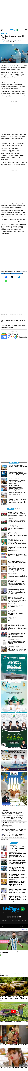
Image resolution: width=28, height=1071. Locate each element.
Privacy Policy (22, 920)
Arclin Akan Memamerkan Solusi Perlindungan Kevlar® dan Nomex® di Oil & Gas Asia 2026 (12, 818)
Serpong (20, 314)
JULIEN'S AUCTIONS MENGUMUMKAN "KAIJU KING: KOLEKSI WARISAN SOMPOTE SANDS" (13, 835)
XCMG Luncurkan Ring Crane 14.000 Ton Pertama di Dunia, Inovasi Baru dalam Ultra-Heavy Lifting (14, 830)
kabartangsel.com (10, 41)
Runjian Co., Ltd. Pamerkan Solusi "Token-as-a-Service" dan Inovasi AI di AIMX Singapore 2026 (13, 813)
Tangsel (4, 316)
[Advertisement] (14, 14)
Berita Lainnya (4, 839)
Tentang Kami (5, 920)
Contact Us (14, 920)
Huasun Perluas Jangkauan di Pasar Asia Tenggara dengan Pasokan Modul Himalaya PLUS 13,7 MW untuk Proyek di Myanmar (13, 824)
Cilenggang (14, 314)
